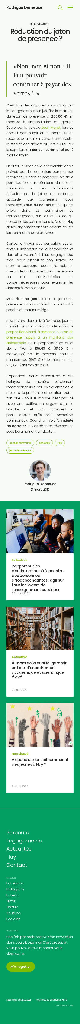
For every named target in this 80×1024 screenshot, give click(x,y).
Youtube (13, 913)
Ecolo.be (13, 919)
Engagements (24, 840)
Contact (16, 864)
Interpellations (40, 24)
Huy (60, 443)
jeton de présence (20, 450)
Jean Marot (51, 127)
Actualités (18, 848)
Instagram (15, 889)
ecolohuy (44, 443)
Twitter (12, 907)
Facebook (14, 883)
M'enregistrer (21, 966)
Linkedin (12, 895)
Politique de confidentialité (51, 1000)
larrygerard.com (64, 1005)
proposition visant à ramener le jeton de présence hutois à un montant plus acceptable (40, 337)
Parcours (17, 832)
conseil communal (20, 443)
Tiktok (11, 901)
